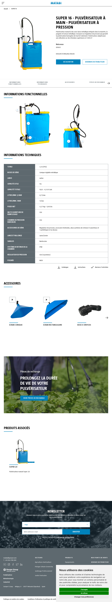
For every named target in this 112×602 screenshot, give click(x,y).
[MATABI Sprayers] (56, 3)
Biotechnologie (8, 578)
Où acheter (68, 62)
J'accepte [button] (84, 589)
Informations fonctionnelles (14, 83)
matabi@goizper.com (10, 558)
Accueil (6, 9)
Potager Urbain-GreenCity (44, 566)
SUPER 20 (13, 467)
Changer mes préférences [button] (84, 597)
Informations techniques (42, 83)
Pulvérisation (7, 575)
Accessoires (70, 82)
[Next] (108, 83)
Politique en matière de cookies (13, 599)
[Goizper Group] (10, 571)
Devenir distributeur (95, 62)
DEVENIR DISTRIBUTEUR (100, 562)
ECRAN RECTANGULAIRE (52, 325)
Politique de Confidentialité (65, 537)
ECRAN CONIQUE (15, 325)
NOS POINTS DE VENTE (99, 557)
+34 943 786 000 (10, 560)
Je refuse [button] (84, 593)
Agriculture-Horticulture (43, 562)
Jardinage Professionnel (43, 571)
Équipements (69, 562)
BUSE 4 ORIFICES (84, 325)
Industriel (6, 582)
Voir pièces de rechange (34, 398)
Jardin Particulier (41, 575)
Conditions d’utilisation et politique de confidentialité (45, 599)
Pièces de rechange (97, 82)
